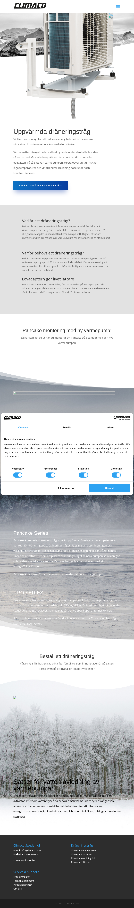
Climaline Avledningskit (83, 858)
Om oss (17, 888)
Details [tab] (67, 427)
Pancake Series (30, 533)
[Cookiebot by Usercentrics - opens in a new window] (116, 418)
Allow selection (66, 488)
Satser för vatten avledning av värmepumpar (56, 785)
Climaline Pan (78, 850)
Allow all (109, 488)
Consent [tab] (23, 427)
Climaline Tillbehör (80, 862)
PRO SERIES (28, 592)
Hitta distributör (21, 876)
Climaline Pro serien (81, 854)
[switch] (50, 475)
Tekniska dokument (23, 880)
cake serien (91, 850)
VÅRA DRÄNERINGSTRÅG (40, 185)
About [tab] (110, 427)
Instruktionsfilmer (22, 884)
